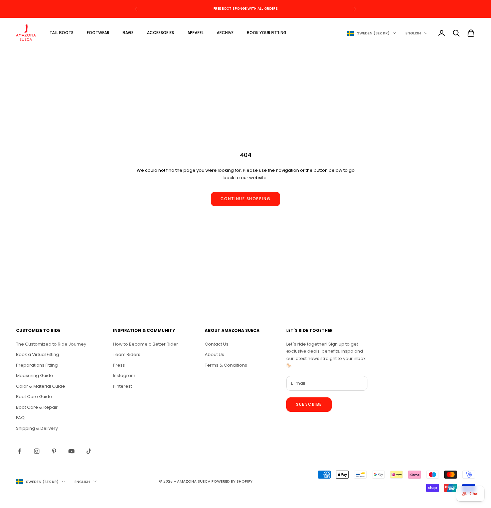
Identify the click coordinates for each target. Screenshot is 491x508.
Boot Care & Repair (37, 407)
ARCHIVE (225, 32)
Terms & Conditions (226, 365)
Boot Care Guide (34, 396)
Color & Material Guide (40, 386)
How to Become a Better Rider (145, 344)
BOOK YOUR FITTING (267, 32)
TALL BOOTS (61, 32)
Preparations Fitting (37, 365)
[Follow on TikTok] (89, 451)
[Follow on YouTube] (71, 451)
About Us (214, 354)
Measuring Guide (34, 375)
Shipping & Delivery (37, 428)
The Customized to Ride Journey (51, 344)
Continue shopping (245, 199)
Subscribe (309, 404)
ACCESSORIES (160, 32)
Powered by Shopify (232, 481)
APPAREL (195, 32)
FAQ (20, 417)
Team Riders (126, 354)
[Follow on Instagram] (36, 451)
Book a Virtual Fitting (37, 354)
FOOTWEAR (98, 32)
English (413, 33)
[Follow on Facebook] (19, 451)
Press (119, 365)
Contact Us (216, 344)
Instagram (124, 375)
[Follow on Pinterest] (54, 451)
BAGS (128, 32)
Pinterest (122, 386)
